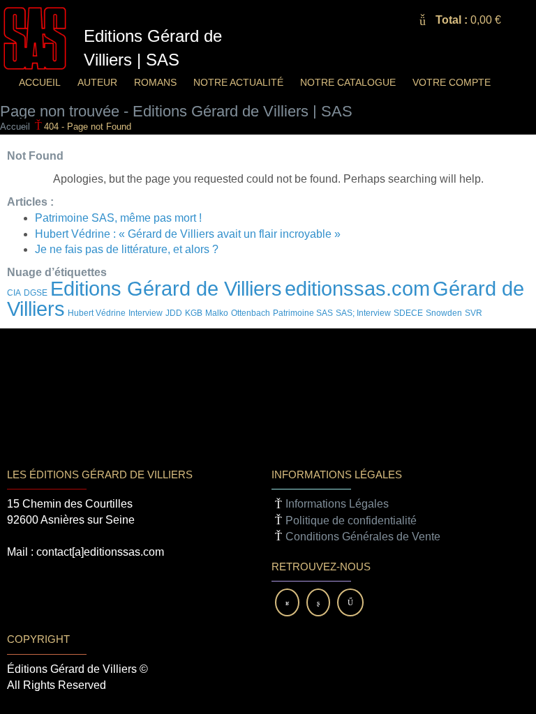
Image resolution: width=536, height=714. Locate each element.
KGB (193, 313)
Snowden (444, 313)
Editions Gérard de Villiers (166, 288)
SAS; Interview (363, 313)
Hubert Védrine (97, 313)
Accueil (15, 126)
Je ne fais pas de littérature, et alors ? (126, 249)
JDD (173, 313)
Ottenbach (250, 313)
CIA (14, 293)
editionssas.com (357, 288)
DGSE (35, 293)
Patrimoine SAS (303, 313)
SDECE (408, 313)
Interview (145, 313)
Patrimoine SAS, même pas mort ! (118, 218)
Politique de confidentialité (351, 520)
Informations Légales (337, 504)
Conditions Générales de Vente (362, 536)
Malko (216, 313)
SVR (473, 313)
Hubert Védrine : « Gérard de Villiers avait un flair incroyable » (188, 234)
